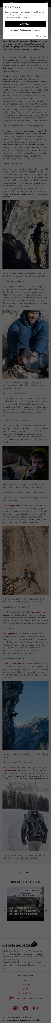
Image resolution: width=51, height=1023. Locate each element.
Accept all (25, 24)
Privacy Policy (41, 36)
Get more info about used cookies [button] (24, 30)
